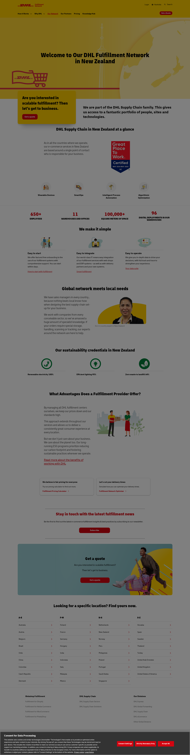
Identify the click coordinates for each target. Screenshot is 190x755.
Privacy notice (79, 752)
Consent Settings (125, 744)
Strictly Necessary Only (145, 744)
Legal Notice (89, 752)
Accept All (166, 744)
